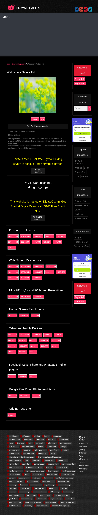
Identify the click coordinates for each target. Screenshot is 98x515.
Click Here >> (38, 171)
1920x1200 (51, 266)
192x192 (22, 376)
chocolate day (39, 488)
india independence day (35, 471)
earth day (36, 478)
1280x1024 (13, 242)
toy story (27, 450)
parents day (52, 464)
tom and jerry (14, 450)
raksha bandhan (15, 471)
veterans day (52, 474)
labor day (47, 478)
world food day (32, 481)
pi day (53, 453)
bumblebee (13, 436)
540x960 (23, 346)
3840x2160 (13, 297)
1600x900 (38, 236)
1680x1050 (25, 272)
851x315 (12, 376)
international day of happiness (49, 457)
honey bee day (26, 499)
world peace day (69, 471)
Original (11, 415)
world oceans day (15, 495)
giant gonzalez (65, 443)
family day (26, 464)
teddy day (52, 488)
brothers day (68, 492)
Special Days (81, 218)
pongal (11, 478)
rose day (12, 488)
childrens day (39, 464)
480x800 (34, 346)
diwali (26, 474)
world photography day (64, 478)
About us (84, 443)
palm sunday (14, 453)
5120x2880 (25, 297)
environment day (68, 464)
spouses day (35, 485)
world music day (15, 467)
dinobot (37, 436)
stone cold (40, 443)
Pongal (77, 237)
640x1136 (12, 346)
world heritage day (67, 502)
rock (29, 443)
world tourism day (15, 481)
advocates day (63, 481)
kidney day (42, 453)
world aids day (47, 481)
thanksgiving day (67, 474)
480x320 (46, 242)
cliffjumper (26, 436)
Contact (84, 447)
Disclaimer (85, 465)
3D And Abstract (79, 162)
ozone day (70, 499)
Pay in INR (80, 79)
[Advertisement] (49, 38)
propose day (25, 488)
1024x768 (25, 242)
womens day (23, 478)
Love (77, 176)
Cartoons (79, 214)
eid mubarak (41, 499)
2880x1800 (13, 266)
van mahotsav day (61, 495)
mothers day (48, 460)
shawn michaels (28, 446)
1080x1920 (24, 335)
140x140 (33, 376)
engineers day (55, 499)
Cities (85, 201)
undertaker (64, 440)
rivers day (28, 506)
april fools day (28, 453)
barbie (40, 446)
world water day (15, 460)
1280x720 (37, 278)
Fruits (87, 205)
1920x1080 (25, 236)
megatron (57, 436)
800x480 (22, 340)
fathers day (62, 460)
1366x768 (61, 236)
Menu (6, 17)
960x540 (58, 335)
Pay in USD (80, 83)
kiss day (64, 488)
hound (46, 436)
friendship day (62, 467)
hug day (12, 492)
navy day (12, 485)
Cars (83, 172)
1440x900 (49, 236)
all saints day (37, 474)
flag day (23, 485)
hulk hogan (13, 446)
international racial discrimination (21, 457)
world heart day (15, 502)
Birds (77, 172)
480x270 (36, 396)
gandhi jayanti (14, 474)
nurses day (13, 464)
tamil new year (14, 506)
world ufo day (45, 495)
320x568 (22, 352)
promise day (24, 492)
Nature (84, 176)
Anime (78, 201)
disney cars (52, 446)
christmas (40, 440)
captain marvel (41, 506)
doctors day (31, 495)
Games (78, 210)
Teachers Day (81, 242)
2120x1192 (24, 396)
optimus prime (14, 440)
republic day (49, 485)
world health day (39, 492)
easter (65, 450)
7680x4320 (38, 297)
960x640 (48, 335)
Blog (83, 450)
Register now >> (38, 218)
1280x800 (25, 278)
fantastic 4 (28, 440)
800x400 (33, 340)
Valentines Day (81, 246)
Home (8, 64)
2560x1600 (25, 266)
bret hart (20, 443)
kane (11, 443)
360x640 (57, 242)
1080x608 (12, 396)
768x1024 (44, 340)
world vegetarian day (33, 502)
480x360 (44, 346)
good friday (54, 450)
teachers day (53, 471)
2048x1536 (13, 236)
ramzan (49, 467)
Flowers (78, 205)
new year (51, 440)
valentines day (39, 450)
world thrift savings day (60, 506)
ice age (63, 446)
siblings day (54, 492)
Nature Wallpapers (19, 64)
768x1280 (55, 340)
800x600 (36, 242)
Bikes (86, 168)
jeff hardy (36, 460)
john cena (51, 443)
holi (26, 460)
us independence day (34, 467)
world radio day (64, 485)
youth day (12, 499)
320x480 (12, 248)
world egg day (50, 502)
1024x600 (24, 315)
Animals (78, 168)
